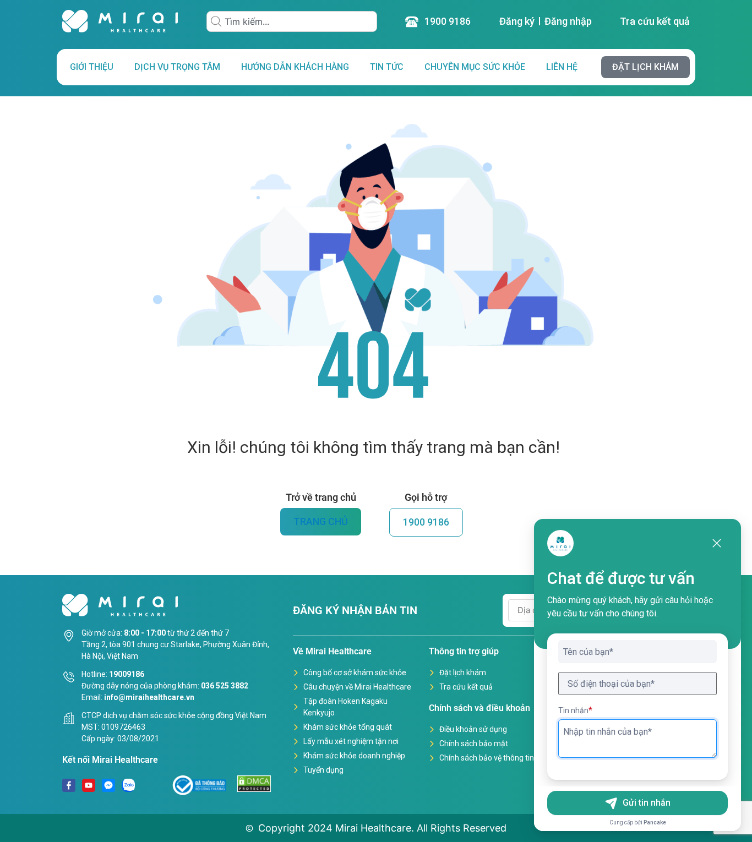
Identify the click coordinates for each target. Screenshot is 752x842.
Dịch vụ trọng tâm (177, 67)
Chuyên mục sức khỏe (474, 67)
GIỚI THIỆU (91, 67)
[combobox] (291, 21)
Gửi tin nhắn (647, 802)
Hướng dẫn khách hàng (295, 67)
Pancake (655, 822)
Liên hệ (561, 67)
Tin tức (387, 67)
